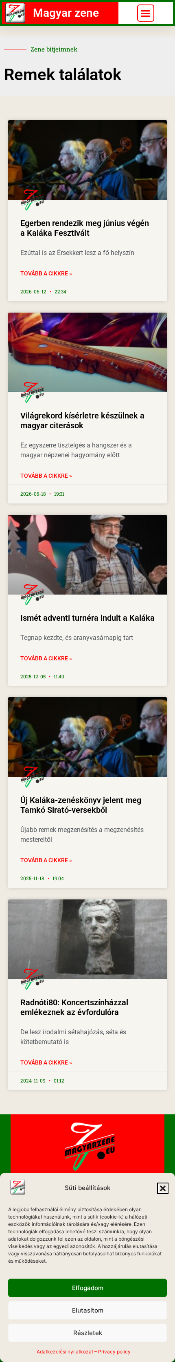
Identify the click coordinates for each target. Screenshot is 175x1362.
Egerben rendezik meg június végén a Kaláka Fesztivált (84, 228)
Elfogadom (87, 1288)
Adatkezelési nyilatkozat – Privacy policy (84, 1352)
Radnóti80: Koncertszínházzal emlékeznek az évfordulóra (74, 1007)
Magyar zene (66, 13)
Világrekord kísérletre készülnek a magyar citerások (82, 420)
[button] (163, 1188)
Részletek (87, 1333)
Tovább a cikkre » (46, 273)
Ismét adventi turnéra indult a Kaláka (87, 618)
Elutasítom (87, 1310)
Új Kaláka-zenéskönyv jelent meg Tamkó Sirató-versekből (80, 805)
